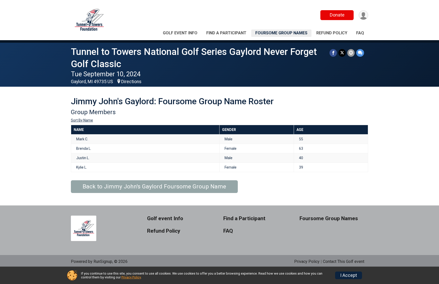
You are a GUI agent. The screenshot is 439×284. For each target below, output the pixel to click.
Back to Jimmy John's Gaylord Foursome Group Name (154, 186)
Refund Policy (331, 33)
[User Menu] (363, 15)
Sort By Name (82, 120)
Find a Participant (226, 33)
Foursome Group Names (281, 33)
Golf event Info (180, 33)
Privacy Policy (307, 261)
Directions (131, 81)
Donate (337, 15)
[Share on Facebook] (333, 52)
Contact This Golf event (343, 261)
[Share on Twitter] (342, 52)
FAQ (360, 33)
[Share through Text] (360, 52)
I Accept (348, 275)
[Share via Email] (351, 52)
